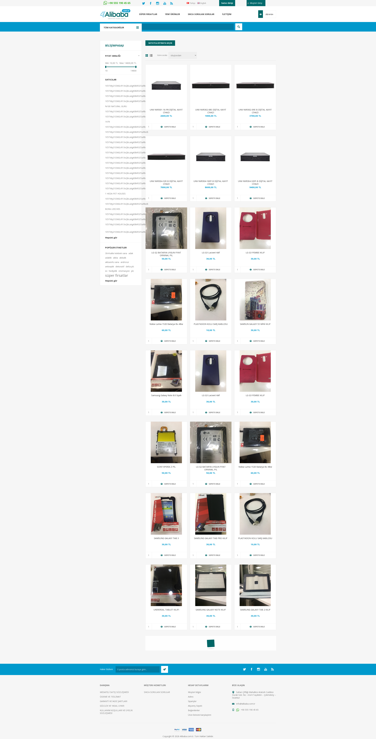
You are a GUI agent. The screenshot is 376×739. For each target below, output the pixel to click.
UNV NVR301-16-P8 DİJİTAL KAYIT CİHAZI (166, 111)
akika (115, 257)
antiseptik (109, 266)
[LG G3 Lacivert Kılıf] (211, 228)
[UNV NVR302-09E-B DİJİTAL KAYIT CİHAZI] (255, 85)
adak (131, 253)
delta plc (130, 266)
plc (132, 271)
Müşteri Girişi (256, 3)
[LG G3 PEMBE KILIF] (255, 228)
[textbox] (172, 27)
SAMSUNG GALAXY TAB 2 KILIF (255, 609)
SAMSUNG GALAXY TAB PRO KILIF (210, 538)
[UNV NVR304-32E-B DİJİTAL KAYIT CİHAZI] (166, 157)
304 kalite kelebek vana (116, 253)
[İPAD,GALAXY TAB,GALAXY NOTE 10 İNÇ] (166, 585)
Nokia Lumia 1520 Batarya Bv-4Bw (166, 324)
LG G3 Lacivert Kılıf (211, 252)
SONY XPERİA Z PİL (166, 466)
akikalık (122, 257)
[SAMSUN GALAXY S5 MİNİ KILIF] (255, 299)
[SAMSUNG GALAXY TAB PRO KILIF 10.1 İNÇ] (211, 514)
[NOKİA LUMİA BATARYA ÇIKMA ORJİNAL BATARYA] (166, 299)
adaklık (108, 257)
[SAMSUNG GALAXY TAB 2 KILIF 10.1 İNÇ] (255, 585)
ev (106, 271)
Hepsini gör (111, 237)
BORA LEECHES (112, 209)
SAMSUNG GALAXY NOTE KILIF (211, 609)
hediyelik (113, 271)
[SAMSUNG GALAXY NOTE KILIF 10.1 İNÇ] (211, 585)
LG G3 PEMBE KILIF (255, 252)
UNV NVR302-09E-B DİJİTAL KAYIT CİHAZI (255, 111)
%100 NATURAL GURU (116, 106)
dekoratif (119, 266)
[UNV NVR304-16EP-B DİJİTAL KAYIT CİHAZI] (211, 157)
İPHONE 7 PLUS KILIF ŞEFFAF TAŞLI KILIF (166, 682)
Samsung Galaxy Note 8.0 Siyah (166, 395)
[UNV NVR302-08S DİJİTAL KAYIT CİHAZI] (211, 85)
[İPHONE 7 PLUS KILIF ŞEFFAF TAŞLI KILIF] (166, 657)
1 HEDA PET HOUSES (115, 193)
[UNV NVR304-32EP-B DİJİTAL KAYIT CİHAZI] (255, 157)
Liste (151, 55)
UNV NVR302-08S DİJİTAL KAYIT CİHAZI (210, 111)
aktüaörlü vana (112, 262)
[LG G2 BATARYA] (166, 228)
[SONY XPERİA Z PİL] (166, 442)
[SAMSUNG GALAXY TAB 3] (166, 514)
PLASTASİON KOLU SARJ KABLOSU (211, 324)
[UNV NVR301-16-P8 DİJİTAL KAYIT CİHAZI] (166, 85)
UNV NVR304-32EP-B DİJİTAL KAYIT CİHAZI (255, 182)
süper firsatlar (116, 275)
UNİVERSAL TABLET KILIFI (166, 609)
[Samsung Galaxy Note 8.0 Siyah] (166, 371)
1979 (107, 121)
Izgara (146, 55)
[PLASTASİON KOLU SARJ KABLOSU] (211, 299)
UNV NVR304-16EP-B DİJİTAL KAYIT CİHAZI (211, 182)
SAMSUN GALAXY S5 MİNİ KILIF (255, 324)
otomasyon (124, 271)
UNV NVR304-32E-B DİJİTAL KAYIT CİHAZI (166, 182)
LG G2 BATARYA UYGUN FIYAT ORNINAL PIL (166, 254)
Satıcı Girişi (227, 3)
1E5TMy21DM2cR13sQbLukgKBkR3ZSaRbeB (126, 85)
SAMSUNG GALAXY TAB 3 (166, 538)
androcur (125, 262)
